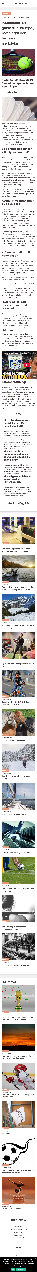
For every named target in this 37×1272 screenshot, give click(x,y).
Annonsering (18, 1253)
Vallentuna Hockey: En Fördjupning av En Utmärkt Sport (18, 1096)
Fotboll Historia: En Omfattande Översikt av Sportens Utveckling (18, 1171)
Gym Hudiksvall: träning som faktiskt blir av (18, 665)
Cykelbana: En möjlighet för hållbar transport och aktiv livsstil (16, 703)
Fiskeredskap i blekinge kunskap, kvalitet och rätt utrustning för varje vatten (18, 588)
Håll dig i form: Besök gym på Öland (16, 852)
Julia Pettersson (24, 17)
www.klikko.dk (20, 1238)
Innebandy (6, 1133)
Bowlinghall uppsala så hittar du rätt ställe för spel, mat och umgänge (16, 550)
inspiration (5, 543)
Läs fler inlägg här (18, 503)
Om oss (18, 1256)
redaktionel (6, 13)
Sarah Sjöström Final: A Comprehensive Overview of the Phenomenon (18, 1018)
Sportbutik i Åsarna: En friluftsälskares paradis (17, 777)
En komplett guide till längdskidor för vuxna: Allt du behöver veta (16, 1057)
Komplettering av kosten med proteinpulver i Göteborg (14, 928)
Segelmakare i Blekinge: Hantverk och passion (17, 815)
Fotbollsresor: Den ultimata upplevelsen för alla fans (18, 889)
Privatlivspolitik (21, 1269)
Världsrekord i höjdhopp (11, 1209)
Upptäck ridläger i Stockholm (13, 740)
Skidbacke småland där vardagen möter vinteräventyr (18, 626)
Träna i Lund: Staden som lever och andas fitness (16, 966)
